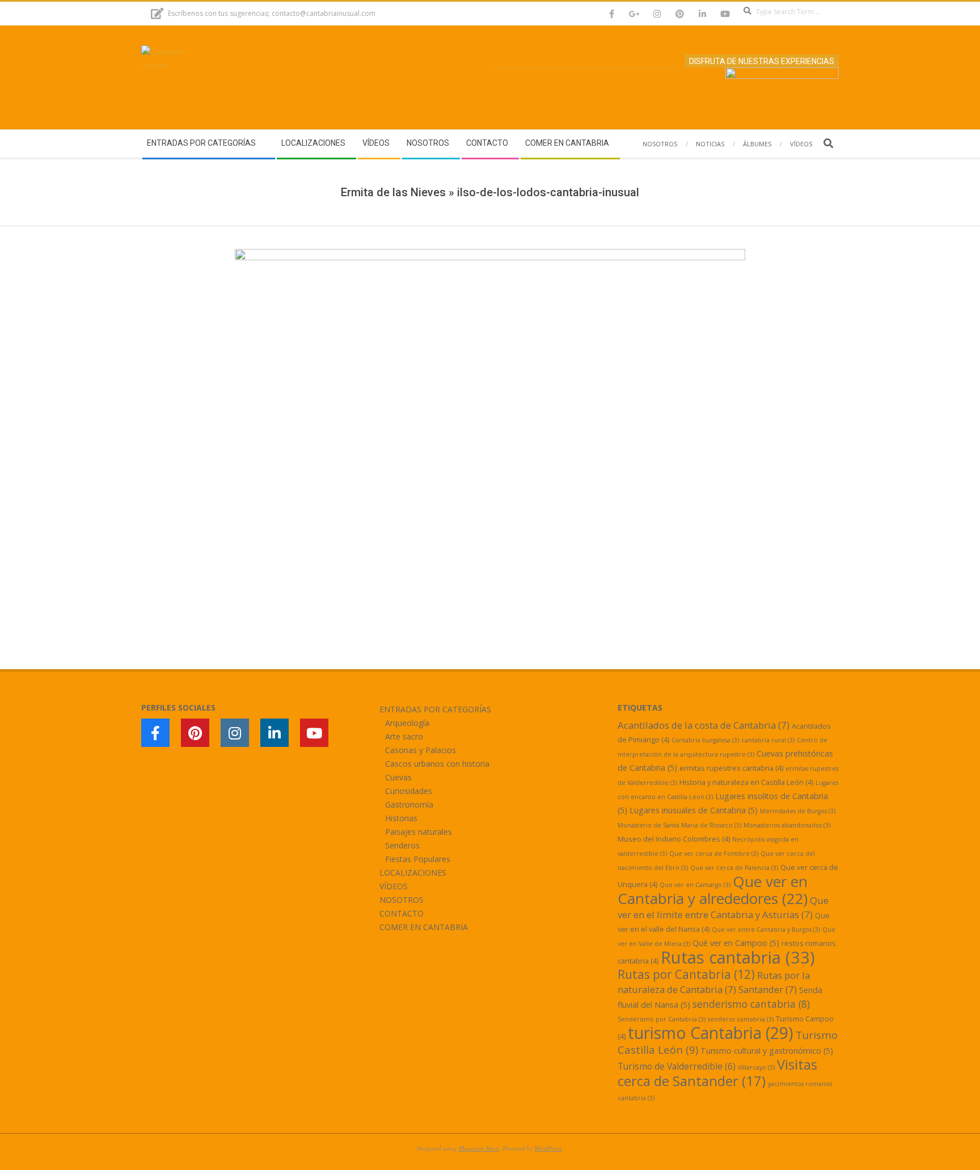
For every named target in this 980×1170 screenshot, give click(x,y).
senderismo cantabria (751, 1004)
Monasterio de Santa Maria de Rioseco (679, 825)
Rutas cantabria (738, 957)
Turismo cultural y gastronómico (766, 1050)
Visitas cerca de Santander (717, 1072)
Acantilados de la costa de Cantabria (703, 725)
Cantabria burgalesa (705, 740)
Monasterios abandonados (787, 825)
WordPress (547, 1148)
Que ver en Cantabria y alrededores (713, 890)
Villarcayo (756, 1067)
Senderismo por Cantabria (662, 1019)
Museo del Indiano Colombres (674, 839)
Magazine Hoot (479, 1148)
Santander (767, 989)
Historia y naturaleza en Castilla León (746, 782)
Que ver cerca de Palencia (734, 868)
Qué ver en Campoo (735, 942)
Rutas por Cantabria (686, 974)
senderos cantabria (741, 1019)
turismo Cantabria (710, 1033)
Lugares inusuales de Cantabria (694, 810)
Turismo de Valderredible (677, 1066)
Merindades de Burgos (797, 811)
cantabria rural (768, 740)
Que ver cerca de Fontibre (713, 854)
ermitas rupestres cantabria (731, 768)
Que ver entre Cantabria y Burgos (766, 930)
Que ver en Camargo (695, 885)
